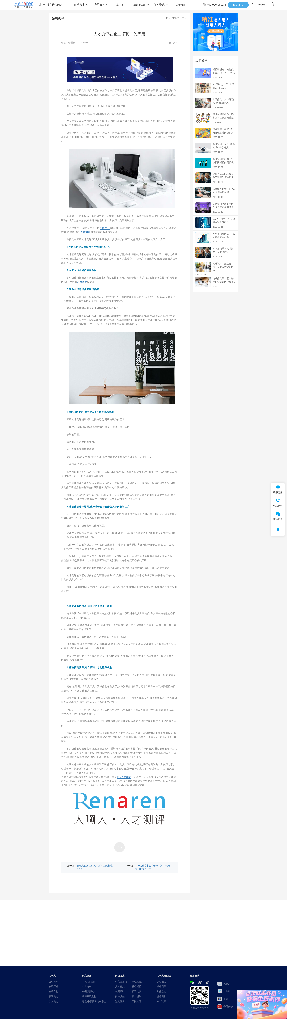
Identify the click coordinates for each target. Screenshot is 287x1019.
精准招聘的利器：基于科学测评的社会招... (224, 282)
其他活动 (161, 991)
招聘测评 (175, 18)
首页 (166, 18)
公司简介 (53, 981)
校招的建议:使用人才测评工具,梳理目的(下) (94, 867)
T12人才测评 (124, 777)
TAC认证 (161, 1001)
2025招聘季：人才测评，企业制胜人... (223, 252)
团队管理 (136, 1001)
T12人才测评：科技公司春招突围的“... (224, 223)
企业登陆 (263, 4)
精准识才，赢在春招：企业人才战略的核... (214, 269)
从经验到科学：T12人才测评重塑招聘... (224, 193)
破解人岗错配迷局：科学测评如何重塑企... (224, 178)
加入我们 (53, 1001)
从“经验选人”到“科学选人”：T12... (223, 88)
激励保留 (120, 1001)
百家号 (226, 999)
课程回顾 (161, 986)
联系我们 (53, 996)
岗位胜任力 (138, 981)
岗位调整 (120, 996)
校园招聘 (120, 991)
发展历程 (53, 986)
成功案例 (121, 4)
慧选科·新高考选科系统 (94, 1001)
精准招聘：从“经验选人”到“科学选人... (224, 148)
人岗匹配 (82, 282)
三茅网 (226, 991)
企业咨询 (86, 986)
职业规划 (136, 996)
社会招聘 (136, 986)
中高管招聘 (121, 981)
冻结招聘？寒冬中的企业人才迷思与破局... (224, 208)
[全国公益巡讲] (215, 32)
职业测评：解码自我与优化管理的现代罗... (224, 133)
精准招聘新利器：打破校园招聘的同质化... (224, 163)
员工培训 (136, 991)
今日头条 (228, 1006)
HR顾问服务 (88, 991)
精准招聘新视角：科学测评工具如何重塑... (224, 118)
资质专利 (53, 991)
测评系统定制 (89, 996)
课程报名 (161, 981)
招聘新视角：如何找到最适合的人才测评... (224, 73)
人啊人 (226, 983)
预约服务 (238, 4)
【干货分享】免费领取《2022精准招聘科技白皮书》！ (152, 867)
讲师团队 (161, 996)
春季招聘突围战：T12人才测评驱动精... (224, 238)
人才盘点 (120, 986)
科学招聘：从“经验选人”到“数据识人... (224, 103)
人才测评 (85, 232)
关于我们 (181, 4)
